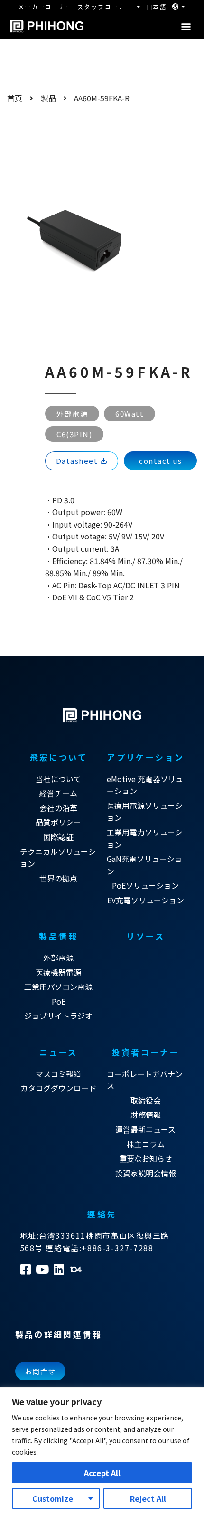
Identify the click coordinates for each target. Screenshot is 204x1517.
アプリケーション (145, 757)
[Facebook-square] (26, 1269)
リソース (145, 936)
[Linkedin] (59, 1269)
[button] (186, 26)
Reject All (148, 1498)
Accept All (102, 1472)
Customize (52, 1498)
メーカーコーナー (45, 6)
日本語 (157, 6)
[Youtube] (42, 1269)
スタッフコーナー (104, 6)
